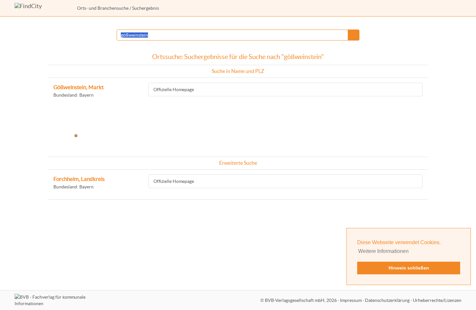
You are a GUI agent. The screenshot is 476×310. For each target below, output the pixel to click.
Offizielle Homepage (173, 89)
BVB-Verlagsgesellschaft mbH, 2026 (301, 300)
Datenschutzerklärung (387, 300)
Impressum (351, 300)
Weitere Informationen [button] (383, 251)
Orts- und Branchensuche (103, 8)
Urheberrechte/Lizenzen (437, 300)
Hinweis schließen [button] (409, 267)
